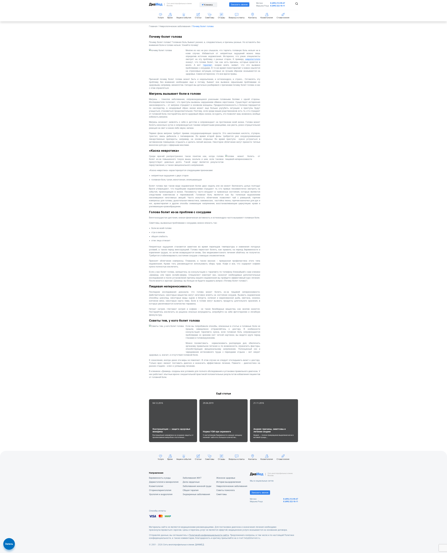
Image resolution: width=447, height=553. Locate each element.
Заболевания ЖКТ (192, 478)
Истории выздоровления (228, 482)
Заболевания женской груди (197, 486)
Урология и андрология (160, 494)
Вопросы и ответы (237, 18)
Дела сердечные (191, 482)
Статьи (198, 18)
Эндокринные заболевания (196, 494)
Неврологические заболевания (231, 486)
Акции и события (183, 18)
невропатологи (252, 59)
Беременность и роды (160, 478)
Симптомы (209, 18)
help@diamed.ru (252, 538)
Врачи (170, 18)
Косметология (267, 18)
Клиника (208, 4)
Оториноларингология (160, 490)
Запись (9, 544)
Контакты (252, 18)
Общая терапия (190, 490)
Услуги (161, 18)
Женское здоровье (225, 478)
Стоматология (283, 18)
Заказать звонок (239, 4)
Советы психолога (225, 490)
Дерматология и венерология (163, 482)
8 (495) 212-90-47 (277, 3)
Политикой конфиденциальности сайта (209, 535)
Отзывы (221, 18)
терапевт (207, 65)
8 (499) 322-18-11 (277, 6)
